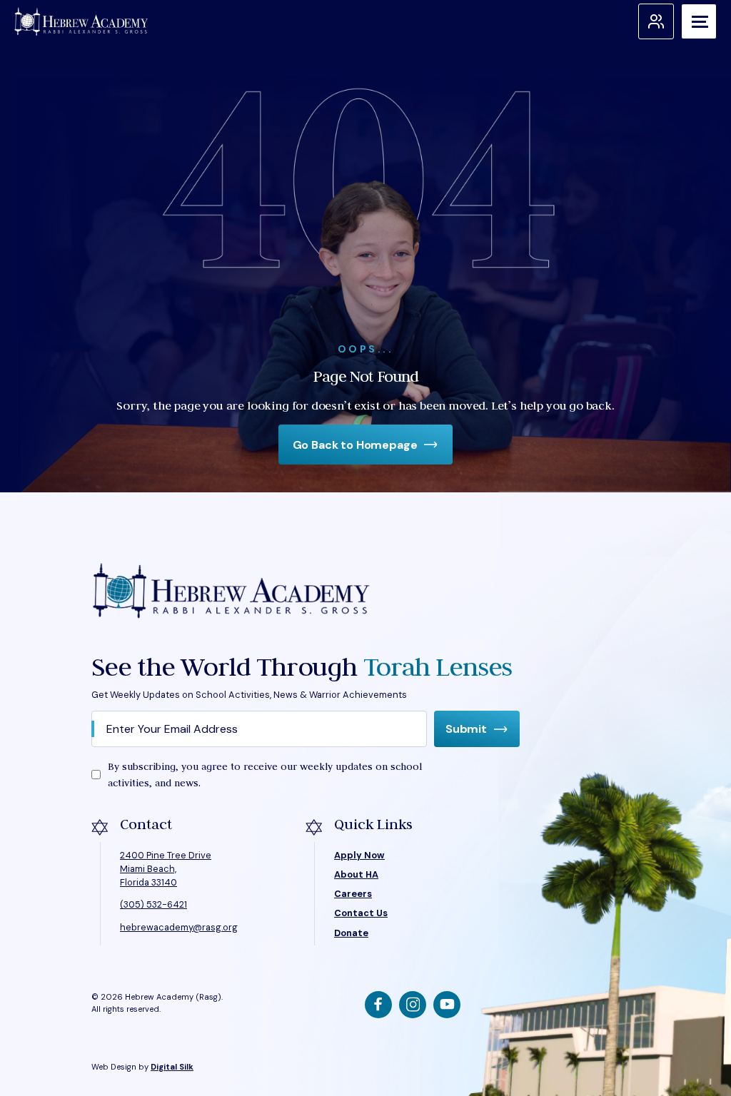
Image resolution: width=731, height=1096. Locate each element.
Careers (353, 894)
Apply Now (359, 855)
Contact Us (361, 913)
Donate (351, 933)
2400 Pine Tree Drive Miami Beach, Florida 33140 (165, 868)
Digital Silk (172, 1067)
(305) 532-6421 (153, 904)
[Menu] (699, 21)
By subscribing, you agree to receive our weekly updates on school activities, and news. (265, 774)
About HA (356, 874)
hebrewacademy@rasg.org (179, 927)
